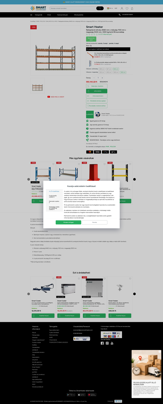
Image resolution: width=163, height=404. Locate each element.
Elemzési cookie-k (54, 201)
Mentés (94, 222)
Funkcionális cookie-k (53, 196)
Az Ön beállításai (54, 191)
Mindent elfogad (68, 222)
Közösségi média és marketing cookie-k (54, 208)
